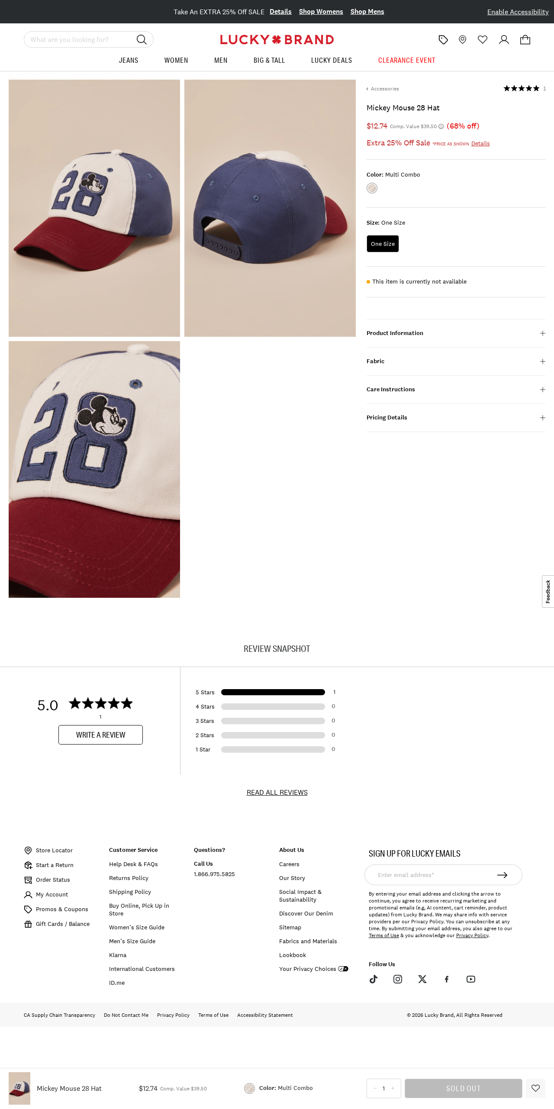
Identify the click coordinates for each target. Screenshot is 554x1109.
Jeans (128, 60)
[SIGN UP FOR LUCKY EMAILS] (502, 874)
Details (281, 11)
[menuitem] (128, 63)
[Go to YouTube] (471, 979)
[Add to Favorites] (535, 1088)
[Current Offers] (443, 40)
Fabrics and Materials (308, 941)
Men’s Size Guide (132, 941)
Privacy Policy (472, 935)
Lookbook (292, 955)
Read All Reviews (277, 792)
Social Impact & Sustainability (300, 895)
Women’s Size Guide (136, 927)
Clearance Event (406, 60)
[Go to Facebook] (446, 979)
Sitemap (290, 927)
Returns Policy (128, 878)
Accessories (385, 88)
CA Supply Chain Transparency (59, 1015)
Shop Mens (367, 11)
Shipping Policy (130, 892)
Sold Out (463, 1088)
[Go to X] (422, 979)
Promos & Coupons (62, 909)
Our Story (292, 878)
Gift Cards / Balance (63, 924)
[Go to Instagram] (398, 979)
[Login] (504, 40)
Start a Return (55, 865)
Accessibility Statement (265, 1015)
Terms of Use (384, 935)
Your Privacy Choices (307, 969)
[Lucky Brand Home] (277, 40)
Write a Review (101, 734)
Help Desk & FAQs (133, 864)
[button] (525, 40)
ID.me (117, 982)
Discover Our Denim (306, 913)
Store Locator (54, 850)
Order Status (53, 879)
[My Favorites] (483, 40)
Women (176, 60)
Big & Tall (269, 60)
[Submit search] (142, 39)
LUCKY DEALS (331, 60)
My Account (52, 894)
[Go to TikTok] (373, 979)
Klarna (117, 955)
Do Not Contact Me (126, 1015)
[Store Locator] (462, 40)
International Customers (142, 969)
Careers (289, 864)
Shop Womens (321, 11)
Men (221, 60)
